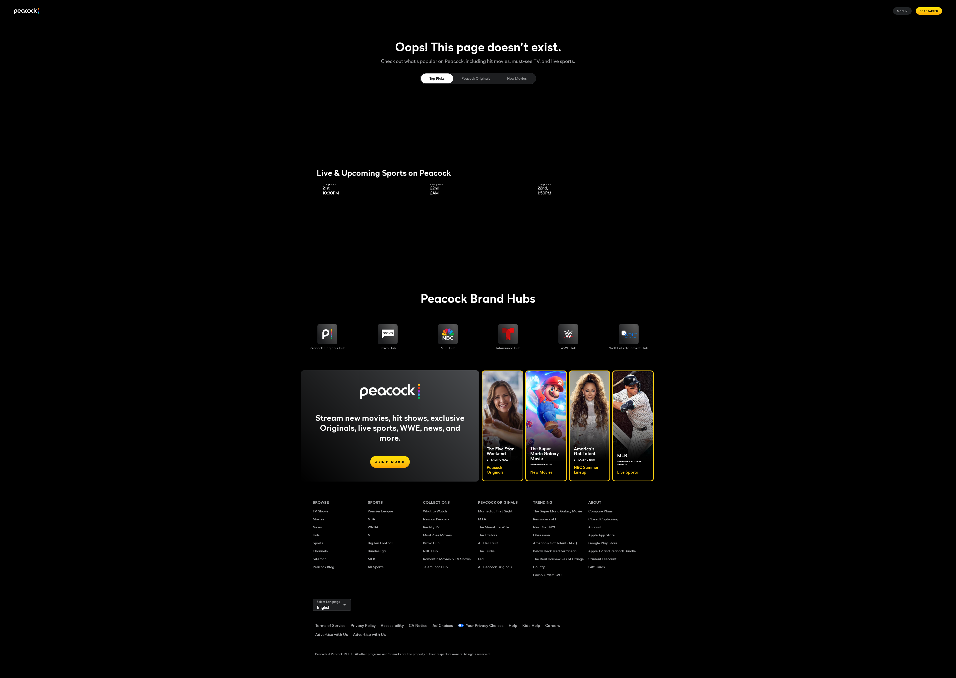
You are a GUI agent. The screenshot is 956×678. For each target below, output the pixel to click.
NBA (371, 519)
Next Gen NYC (544, 527)
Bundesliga (377, 551)
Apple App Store (601, 535)
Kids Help (531, 625)
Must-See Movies (437, 535)
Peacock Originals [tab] (476, 78)
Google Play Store (602, 543)
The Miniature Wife (493, 527)
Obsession (541, 535)
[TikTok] (608, 622)
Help (513, 625)
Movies (318, 519)
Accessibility (392, 625)
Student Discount (602, 559)
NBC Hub (430, 551)
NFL (371, 535)
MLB (371, 559)
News (317, 527)
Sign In (902, 10)
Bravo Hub (431, 543)
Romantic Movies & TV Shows (447, 559)
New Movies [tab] (517, 78)
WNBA (373, 527)
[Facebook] (595, 622)
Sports (318, 543)
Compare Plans (600, 511)
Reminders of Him (547, 519)
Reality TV (431, 527)
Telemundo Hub (435, 567)
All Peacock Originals (495, 567)
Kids (316, 535)
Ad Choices (442, 625)
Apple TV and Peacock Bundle (612, 551)
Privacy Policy (363, 625)
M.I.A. (482, 519)
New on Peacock (436, 519)
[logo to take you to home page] (26, 11)
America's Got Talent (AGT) (555, 543)
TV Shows (321, 511)
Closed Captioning (603, 519)
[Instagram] (634, 622)
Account (595, 527)
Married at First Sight (495, 511)
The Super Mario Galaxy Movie (557, 511)
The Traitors (487, 535)
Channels (320, 551)
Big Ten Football (380, 543)
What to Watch (435, 511)
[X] (595, 636)
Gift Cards (596, 567)
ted (480, 559)
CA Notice (418, 625)
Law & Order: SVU (547, 575)
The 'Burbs (486, 551)
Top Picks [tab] (437, 78)
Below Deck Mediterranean (555, 551)
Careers (552, 625)
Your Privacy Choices (485, 625)
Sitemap (319, 559)
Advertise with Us (331, 634)
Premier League (380, 511)
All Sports (376, 567)
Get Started (929, 10)
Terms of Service (330, 625)
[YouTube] (621, 622)
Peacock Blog (323, 567)
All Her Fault (488, 543)
